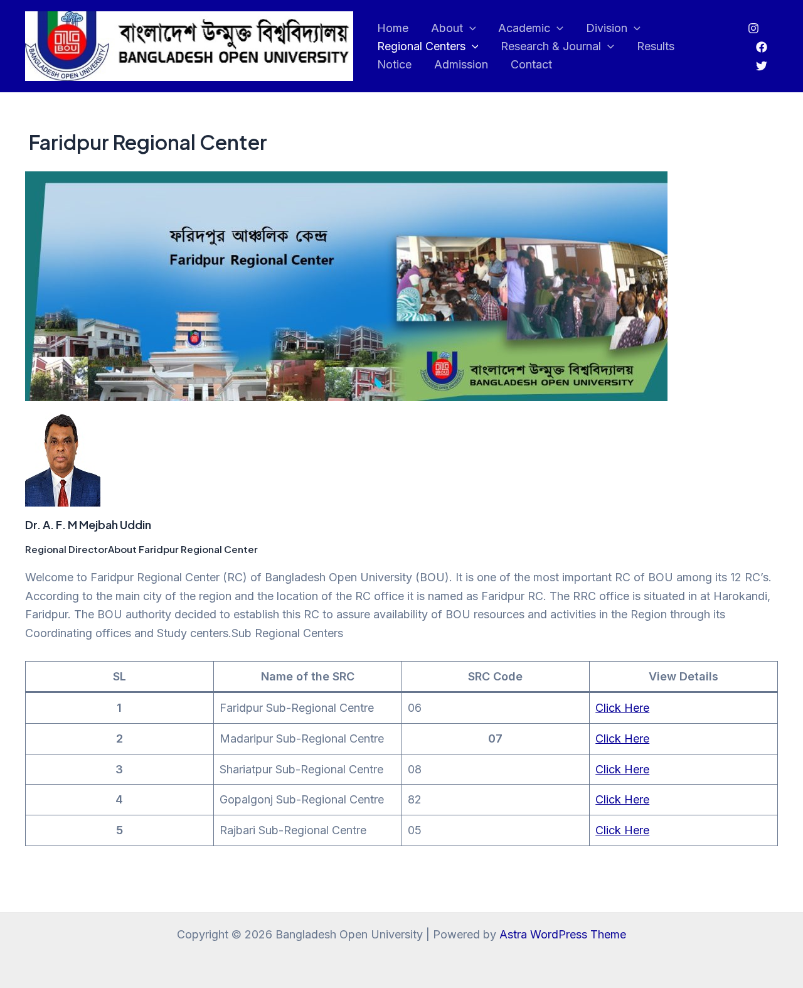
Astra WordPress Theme (562, 934)
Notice (394, 64)
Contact (531, 64)
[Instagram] (753, 28)
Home (392, 28)
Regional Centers (421, 46)
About (447, 28)
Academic (524, 28)
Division (606, 28)
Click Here (622, 707)
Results (655, 46)
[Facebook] (761, 47)
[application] (469, 28)
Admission (461, 64)
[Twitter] (761, 66)
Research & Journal (551, 46)
